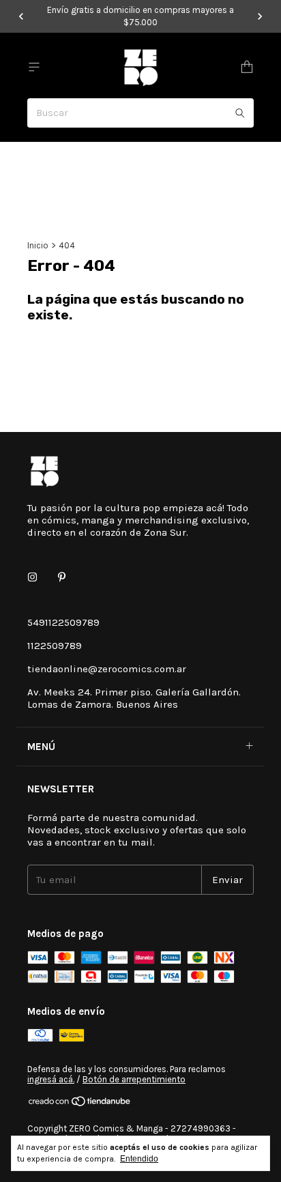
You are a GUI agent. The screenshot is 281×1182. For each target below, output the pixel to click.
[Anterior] (21, 16)
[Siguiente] (260, 16)
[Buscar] (240, 113)
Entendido (139, 1159)
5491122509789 (63, 622)
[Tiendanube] (80, 1104)
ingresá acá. (50, 1079)
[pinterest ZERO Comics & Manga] (62, 577)
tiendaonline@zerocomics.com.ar (106, 669)
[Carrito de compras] (247, 67)
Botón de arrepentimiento (134, 1079)
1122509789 (54, 645)
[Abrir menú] (34, 67)
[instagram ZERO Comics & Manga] (32, 577)
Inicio (37, 245)
